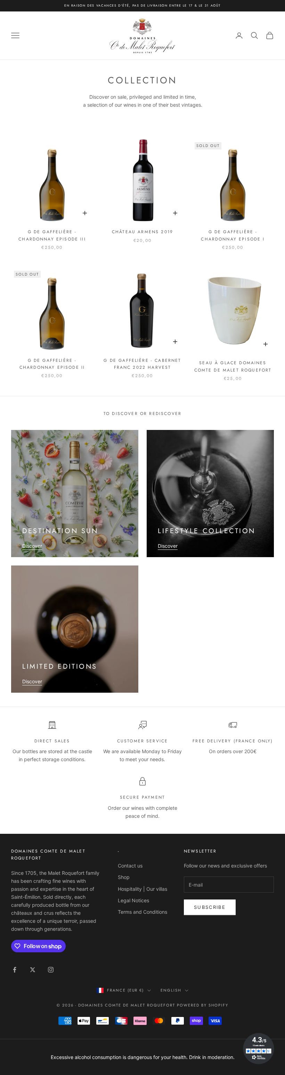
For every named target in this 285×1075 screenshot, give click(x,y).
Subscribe (210, 907)
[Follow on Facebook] (14, 969)
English (171, 990)
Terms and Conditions (142, 912)
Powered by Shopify (203, 1005)
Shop (124, 877)
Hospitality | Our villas (142, 889)
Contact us (130, 866)
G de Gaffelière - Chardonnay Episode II (52, 363)
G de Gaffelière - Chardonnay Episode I (232, 235)
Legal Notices (133, 900)
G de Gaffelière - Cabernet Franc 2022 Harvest (142, 363)
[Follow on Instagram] (50, 969)
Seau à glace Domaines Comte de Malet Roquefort (233, 366)
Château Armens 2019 (142, 232)
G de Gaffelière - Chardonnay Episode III (52, 235)
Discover (32, 546)
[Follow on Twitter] (32, 969)
